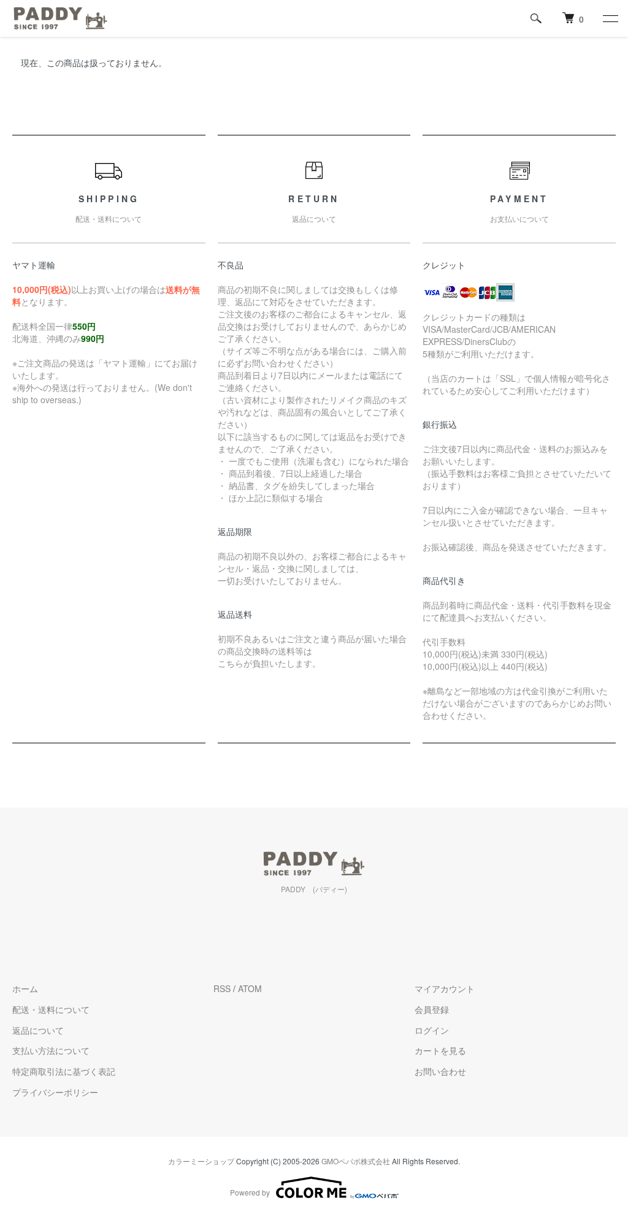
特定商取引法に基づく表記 (63, 1071)
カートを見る (440, 1050)
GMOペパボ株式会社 (355, 1161)
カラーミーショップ (201, 1161)
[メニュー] (609, 18)
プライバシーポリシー (55, 1092)
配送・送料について (51, 1009)
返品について (38, 1030)
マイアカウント (445, 988)
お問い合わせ (440, 1071)
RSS (222, 988)
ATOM (250, 988)
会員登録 (432, 1009)
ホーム (25, 988)
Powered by (250, 1192)
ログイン (432, 1030)
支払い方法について (51, 1050)
